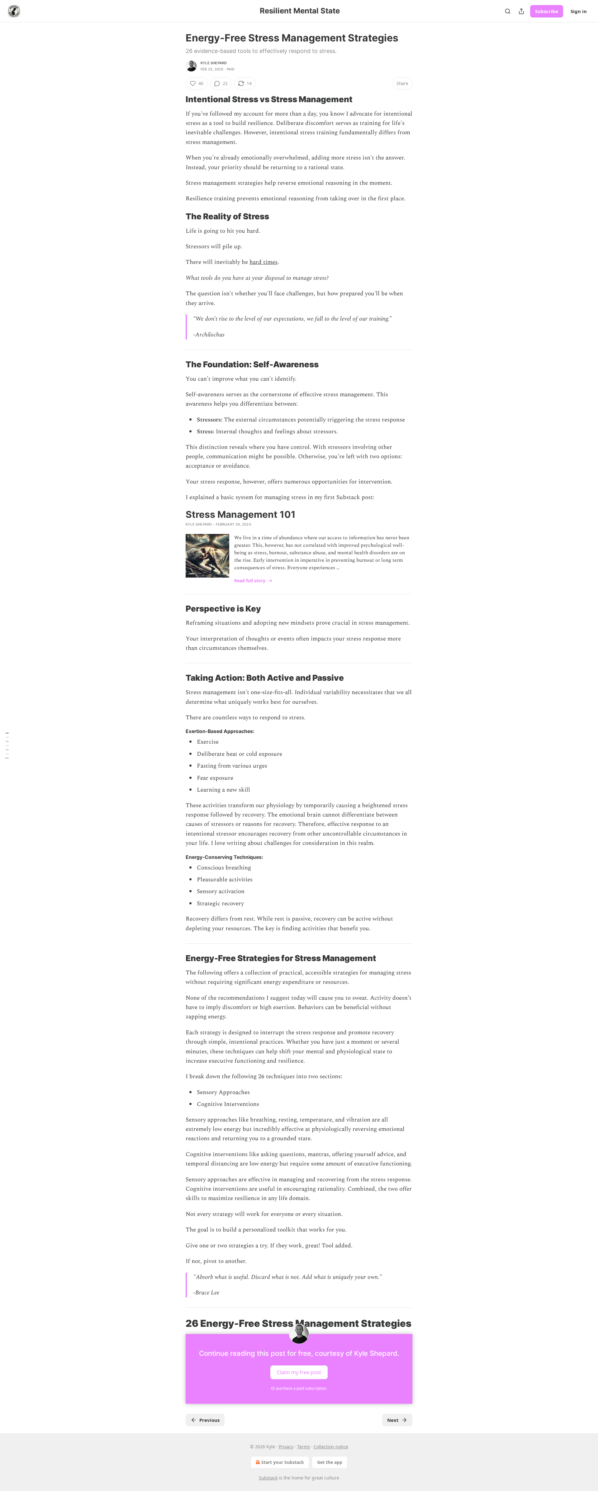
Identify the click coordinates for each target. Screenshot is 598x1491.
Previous (209, 1420)
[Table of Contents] (6, 745)
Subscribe (546, 11)
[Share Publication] (521, 11)
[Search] (507, 11)
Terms (303, 1447)
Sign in (579, 11)
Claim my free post (299, 1372)
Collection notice (331, 1447)
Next (393, 1420)
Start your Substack (282, 1462)
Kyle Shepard (214, 63)
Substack (268, 1478)
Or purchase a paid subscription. (299, 1388)
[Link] (177, 99)
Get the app (329, 1462)
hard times (263, 262)
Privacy (286, 1447)
